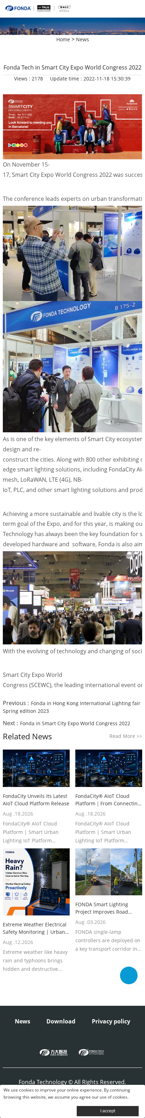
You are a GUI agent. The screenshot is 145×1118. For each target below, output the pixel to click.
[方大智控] (54, 1052)
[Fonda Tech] (91, 1052)
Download (60, 1021)
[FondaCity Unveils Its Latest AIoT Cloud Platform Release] (36, 768)
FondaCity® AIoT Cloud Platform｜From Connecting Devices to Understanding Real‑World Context (107, 800)
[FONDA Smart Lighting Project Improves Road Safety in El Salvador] (108, 871)
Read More (125, 736)
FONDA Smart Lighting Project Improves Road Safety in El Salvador (101, 908)
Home (63, 39)
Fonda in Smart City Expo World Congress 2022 (75, 723)
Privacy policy (111, 1021)
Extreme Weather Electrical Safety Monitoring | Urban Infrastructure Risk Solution (35, 928)
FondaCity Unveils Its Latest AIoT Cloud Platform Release (36, 800)
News (82, 39)
